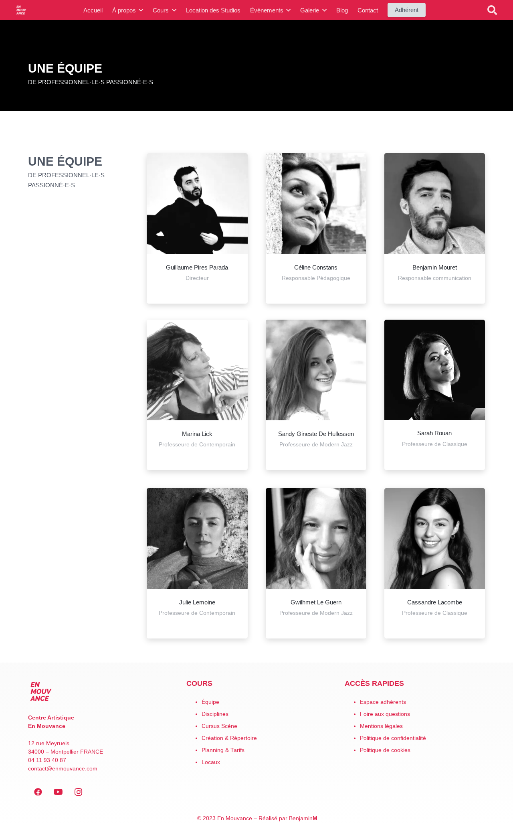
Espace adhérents (383, 702)
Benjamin (303, 818)
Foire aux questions (385, 714)
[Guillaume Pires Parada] (197, 203)
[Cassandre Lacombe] (434, 538)
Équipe (210, 702)
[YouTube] (58, 792)
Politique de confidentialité (393, 738)
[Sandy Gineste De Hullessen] (316, 370)
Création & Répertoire (229, 738)
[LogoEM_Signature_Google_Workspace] (21, 10)
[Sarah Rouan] (434, 370)
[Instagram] (78, 792)
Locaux (211, 762)
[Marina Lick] (197, 370)
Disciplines (215, 714)
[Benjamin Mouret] (434, 203)
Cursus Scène (219, 726)
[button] (492, 10)
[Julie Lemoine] (197, 538)
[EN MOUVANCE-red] (98, 691)
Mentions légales (381, 726)
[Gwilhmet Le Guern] (316, 538)
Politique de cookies (385, 750)
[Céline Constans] (316, 203)
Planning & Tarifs (223, 750)
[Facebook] (38, 792)
